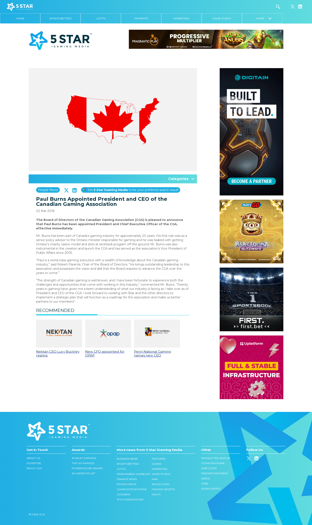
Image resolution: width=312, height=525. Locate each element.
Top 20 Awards (83, 463)
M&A (155, 479)
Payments (141, 18)
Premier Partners (214, 473)
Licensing (124, 494)
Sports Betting (60, 18)
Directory (209, 468)
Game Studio (221, 18)
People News (48, 190)
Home (20, 18)
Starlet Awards (84, 458)
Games (156, 463)
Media (205, 478)
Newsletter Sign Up (215, 458)
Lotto (100, 18)
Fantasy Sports (163, 489)
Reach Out (34, 468)
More (262, 18)
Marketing (181, 18)
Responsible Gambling (133, 474)
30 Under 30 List (83, 473)
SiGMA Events (210, 488)
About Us (33, 458)
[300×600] (251, 70)
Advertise (34, 463)
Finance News (127, 479)
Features (158, 458)
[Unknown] (206, 39)
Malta (156, 494)
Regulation (160, 484)
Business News (127, 458)
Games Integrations (131, 489)
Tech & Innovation (130, 499)
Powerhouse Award (87, 468)
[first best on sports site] (251, 270)
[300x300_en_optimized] (251, 338)
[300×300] (251, 202)
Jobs (204, 483)
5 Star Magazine (213, 463)
